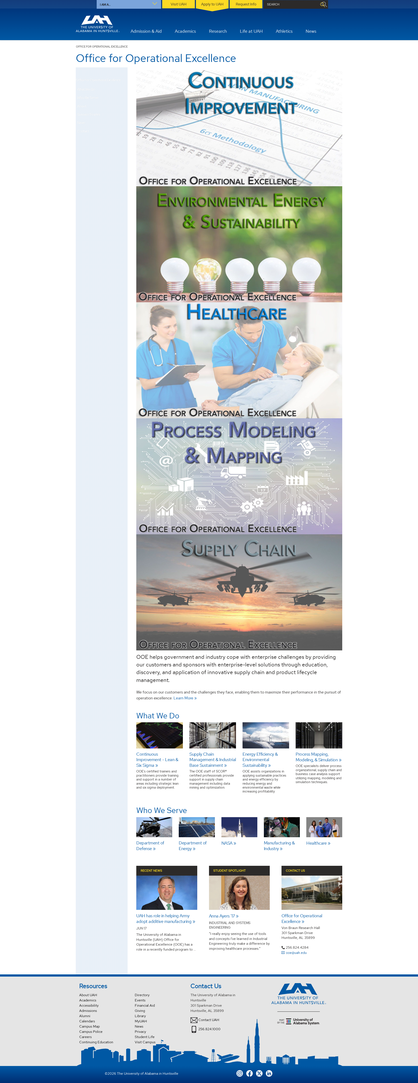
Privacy (140, 1031)
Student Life (145, 1037)
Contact (83, 131)
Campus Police (91, 1031)
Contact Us (295, 871)
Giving (140, 1010)
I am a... (105, 5)
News (81, 122)
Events (140, 1000)
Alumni (84, 1016)
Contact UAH (208, 1020)
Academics (87, 1000)
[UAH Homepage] (98, 23)
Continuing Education (96, 1042)
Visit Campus (145, 1042)
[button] (124, 89)
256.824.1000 (209, 1029)
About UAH (88, 995)
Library (140, 1016)
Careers (85, 1037)
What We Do (86, 89)
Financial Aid (145, 1005)
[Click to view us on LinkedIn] (269, 1072)
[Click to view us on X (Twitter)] (259, 1072)
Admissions (88, 1010)
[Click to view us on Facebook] (249, 1072)
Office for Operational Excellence (98, 80)
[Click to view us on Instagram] (239, 1072)
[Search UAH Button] (322, 4)
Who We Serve (87, 97)
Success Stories (88, 114)
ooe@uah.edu (296, 952)
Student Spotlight (229, 871)
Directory (142, 995)
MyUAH (141, 1021)
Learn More (185, 698)
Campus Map (89, 1026)
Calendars (87, 1021)
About (81, 106)
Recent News (151, 871)
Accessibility (89, 1005)
